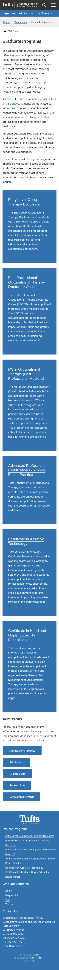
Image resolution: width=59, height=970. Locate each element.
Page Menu (13, 30)
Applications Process (22, 751)
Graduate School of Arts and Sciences (27, 5)
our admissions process (35, 731)
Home (6, 22)
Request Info (17, 785)
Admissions (16, 762)
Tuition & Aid (17, 774)
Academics (20, 22)
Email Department (12, 946)
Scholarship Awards (21, 797)
